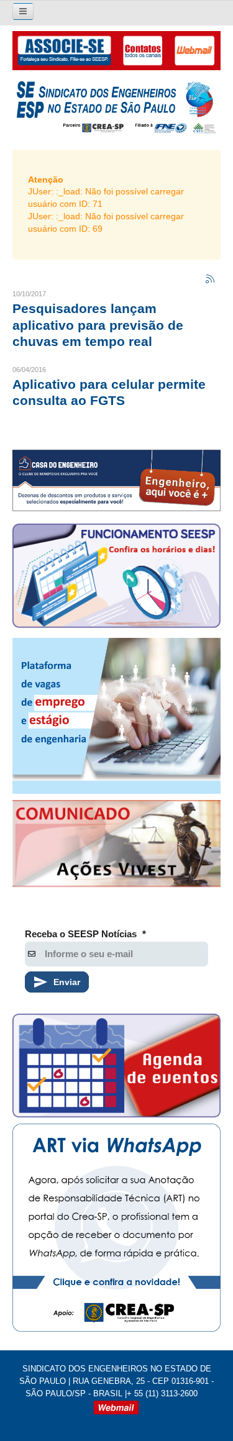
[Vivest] (116, 845)
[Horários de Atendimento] (116, 578)
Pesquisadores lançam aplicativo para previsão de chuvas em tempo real (97, 324)
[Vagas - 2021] (116, 716)
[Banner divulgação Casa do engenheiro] (116, 480)
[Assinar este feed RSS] (211, 279)
